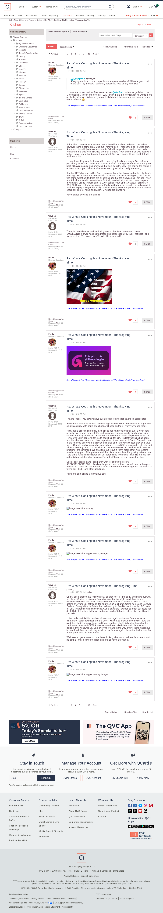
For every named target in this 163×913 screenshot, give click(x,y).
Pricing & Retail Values (41, 899)
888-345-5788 (16, 805)
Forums (31, 20)
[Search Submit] (111, 7)
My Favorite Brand (26, 43)
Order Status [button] (70, 778)
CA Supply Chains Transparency (69, 903)
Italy (108, 899)
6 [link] (75, 53)
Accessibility (67, 907)
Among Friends (25, 113)
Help (149, 24)
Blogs (18, 129)
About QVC (74, 805)
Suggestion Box (26, 123)
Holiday (22, 81)
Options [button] (150, 64)
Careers (102, 816)
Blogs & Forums (20, 20)
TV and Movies (25, 97)
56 (57, 484)
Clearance (67, 15)
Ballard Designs (81, 871)
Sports (22, 94)
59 (57, 650)
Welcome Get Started (28, 46)
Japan (114, 899)
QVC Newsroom (77, 816)
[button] (129, 7)
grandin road (118, 871)
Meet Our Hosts (47, 816)
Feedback (44, 836)
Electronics (23, 88)
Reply (147, 117)
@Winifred (78, 78)
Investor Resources (78, 827)
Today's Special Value (28, 53)
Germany (100, 899)
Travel (21, 116)
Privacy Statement (71, 876)
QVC (11, 19)
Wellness (23, 91)
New (20, 15)
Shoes (112, 15)
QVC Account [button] (93, 778)
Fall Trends (31, 15)
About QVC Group (78, 811)
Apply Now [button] (143, 778)
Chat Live (14, 811)
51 (57, 120)
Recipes (22, 75)
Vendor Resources (107, 805)
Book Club (23, 100)
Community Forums (49, 805)
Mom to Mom (24, 107)
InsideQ (22, 49)
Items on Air (52, 6)
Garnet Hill (106, 871)
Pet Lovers (23, 104)
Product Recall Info (18, 840)
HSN (70, 871)
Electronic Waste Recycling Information (26, 907)
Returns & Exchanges (20, 835)
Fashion (80, 15)
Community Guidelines (19, 899)
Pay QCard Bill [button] (119, 778)
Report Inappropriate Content (56, 117)
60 (57, 695)
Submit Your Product (108, 811)
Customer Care (25, 126)
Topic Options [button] (66, 46)
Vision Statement (52, 907)
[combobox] (85, 7)
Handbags (23, 62)
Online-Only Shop (49, 15)
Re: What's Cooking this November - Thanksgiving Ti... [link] (67, 20)
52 (57, 205)
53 (57, 246)
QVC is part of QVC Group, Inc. (52, 871)
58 (57, 574)
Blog (41, 811)
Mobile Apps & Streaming (51, 831)
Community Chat (26, 110)
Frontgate (95, 871)
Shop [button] (21, 6)
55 (57, 394)
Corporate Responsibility (81, 822)
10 (89, 53)
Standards (14, 158)
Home (21, 78)
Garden (22, 84)
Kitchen (39, 20)
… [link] (67, 53)
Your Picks (9, 15)
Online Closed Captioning (64, 899)
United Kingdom (127, 899)
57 (57, 529)
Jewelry (102, 15)
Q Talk (21, 120)
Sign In (141, 24)
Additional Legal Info (18, 903)
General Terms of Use (90, 876)
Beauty (90, 15)
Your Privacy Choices (38, 903)
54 (57, 323)
